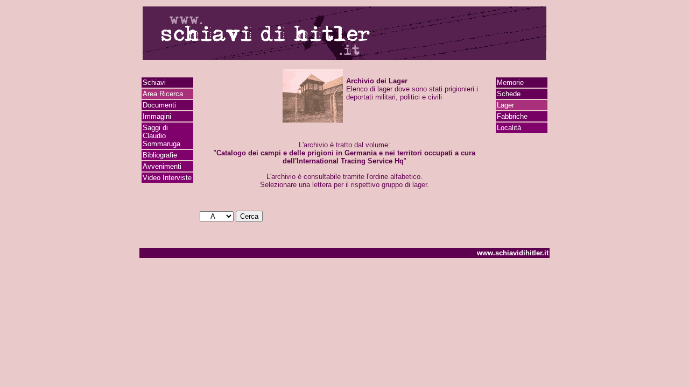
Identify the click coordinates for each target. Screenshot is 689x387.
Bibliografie (160, 155)
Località (509, 128)
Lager (505, 105)
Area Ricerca (163, 94)
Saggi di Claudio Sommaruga (161, 136)
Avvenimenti (162, 166)
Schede (509, 94)
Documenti (159, 105)
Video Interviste (167, 178)
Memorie (510, 82)
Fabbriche (512, 116)
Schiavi (154, 82)
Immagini (157, 116)
